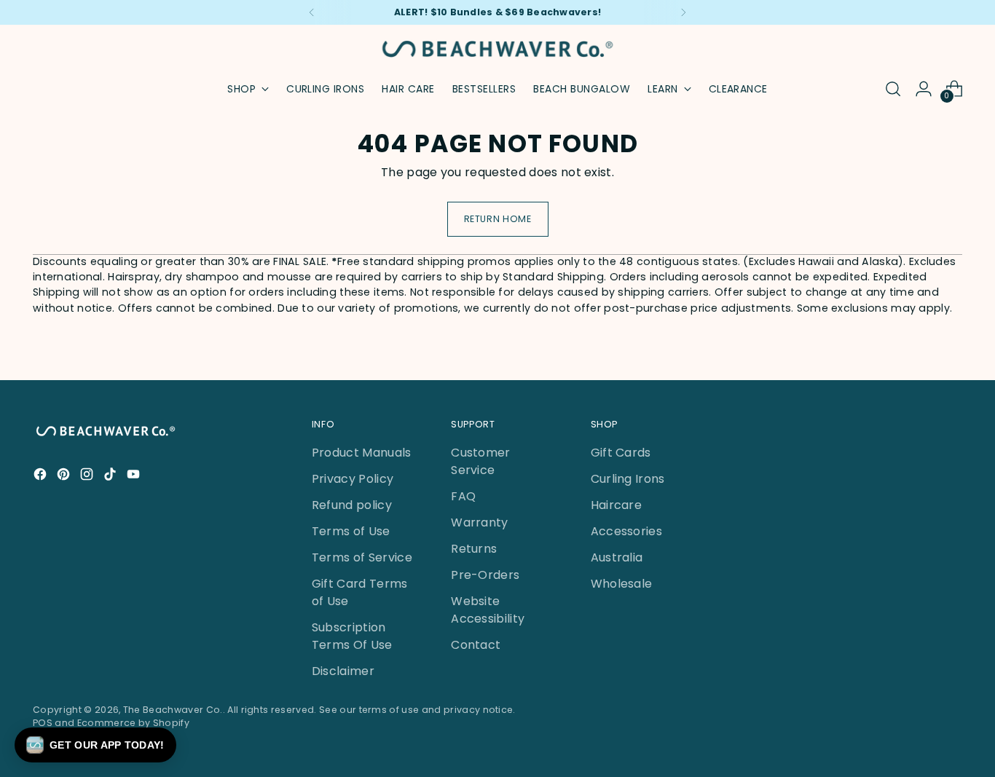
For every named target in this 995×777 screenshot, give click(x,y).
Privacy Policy (352, 478)
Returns (474, 548)
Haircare (616, 505)
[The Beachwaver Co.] (497, 48)
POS (42, 723)
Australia (617, 557)
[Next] (683, 12)
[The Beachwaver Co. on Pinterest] (65, 476)
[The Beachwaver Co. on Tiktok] (111, 476)
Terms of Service (362, 557)
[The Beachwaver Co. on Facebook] (41, 476)
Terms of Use (351, 531)
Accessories (627, 531)
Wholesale (622, 583)
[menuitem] (325, 89)
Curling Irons (628, 478)
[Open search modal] (893, 88)
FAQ (463, 496)
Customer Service (481, 461)
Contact (475, 644)
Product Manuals (362, 452)
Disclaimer (343, 671)
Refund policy (352, 505)
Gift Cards (621, 452)
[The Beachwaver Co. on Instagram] (88, 476)
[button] (95, 744)
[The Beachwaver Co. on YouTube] (134, 476)
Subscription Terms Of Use (352, 636)
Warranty (479, 522)
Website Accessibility (487, 610)
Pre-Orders (485, 575)
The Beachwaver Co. (173, 709)
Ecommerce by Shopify (133, 723)
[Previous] (312, 12)
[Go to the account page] (923, 88)
